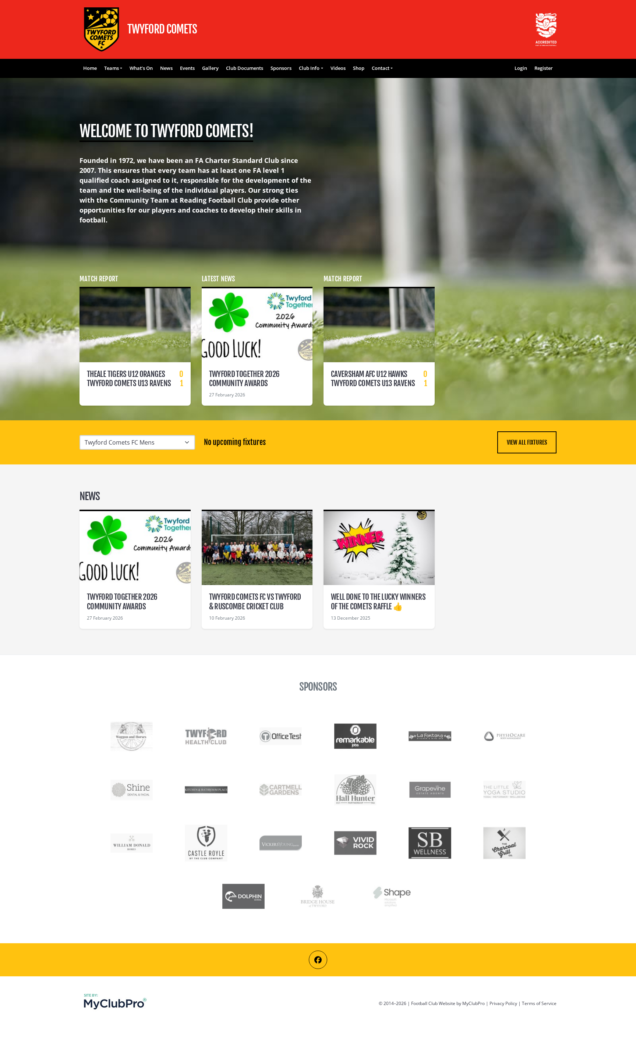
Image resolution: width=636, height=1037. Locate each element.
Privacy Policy (503, 1003)
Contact (380, 68)
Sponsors (281, 68)
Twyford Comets (102, 29)
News (166, 68)
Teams (111, 68)
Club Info (309, 68)
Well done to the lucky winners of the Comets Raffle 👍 (378, 601)
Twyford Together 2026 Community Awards (244, 378)
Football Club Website (433, 1003)
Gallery (210, 68)
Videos (338, 68)
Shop (358, 68)
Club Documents (244, 68)
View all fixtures (527, 442)
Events (187, 68)
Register (543, 68)
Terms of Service (539, 1003)
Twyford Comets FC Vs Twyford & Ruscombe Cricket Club (255, 601)
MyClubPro (473, 1003)
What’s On (141, 68)
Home (90, 68)
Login (521, 68)
